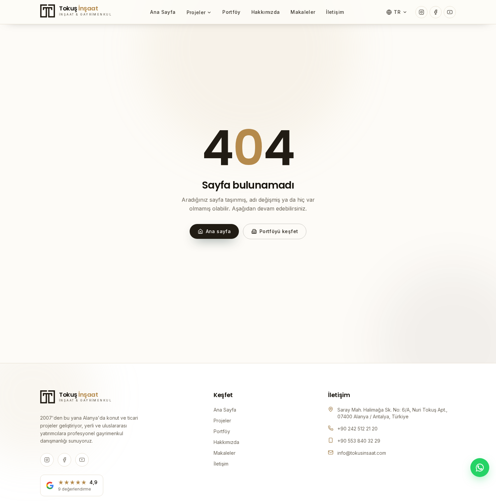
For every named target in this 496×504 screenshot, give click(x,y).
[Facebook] (436, 12)
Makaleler (303, 12)
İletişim (335, 12)
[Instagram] (421, 12)
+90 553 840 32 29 (358, 441)
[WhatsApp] (479, 467)
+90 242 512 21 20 (357, 428)
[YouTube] (450, 12)
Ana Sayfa (162, 12)
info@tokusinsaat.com (361, 453)
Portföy (231, 12)
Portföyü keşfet (278, 231)
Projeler (196, 12)
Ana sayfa (218, 231)
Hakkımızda (265, 12)
